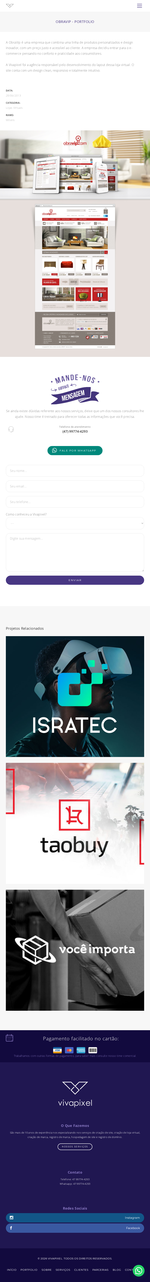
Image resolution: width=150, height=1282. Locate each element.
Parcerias (100, 1269)
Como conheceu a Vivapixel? (26, 514)
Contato (132, 1269)
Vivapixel (55, 1258)
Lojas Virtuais (14, 108)
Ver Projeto (75, 692)
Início (12, 1269)
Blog (117, 1269)
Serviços (63, 1269)
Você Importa (75, 1004)
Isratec (75, 750)
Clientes (81, 1269)
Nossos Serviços (75, 1146)
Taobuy (75, 877)
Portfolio (29, 1269)
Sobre (47, 1269)
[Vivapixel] (10, 5)
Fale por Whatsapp (78, 450)
